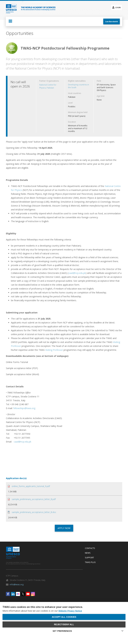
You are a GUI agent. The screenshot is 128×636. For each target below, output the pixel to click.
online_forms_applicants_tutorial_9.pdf (31, 486)
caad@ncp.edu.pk (77, 272)
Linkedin (13, 594)
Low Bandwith (111, 21)
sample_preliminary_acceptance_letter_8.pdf (34, 499)
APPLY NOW (64, 528)
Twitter (23, 594)
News (88, 553)
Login (118, 7)
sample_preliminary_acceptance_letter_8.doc (34, 512)
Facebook (8, 594)
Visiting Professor (54, 349)
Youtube (28, 594)
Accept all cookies (64, 617)
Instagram (33, 594)
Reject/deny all (64, 624)
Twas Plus (90, 562)
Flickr (18, 594)
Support (89, 557)
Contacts (90, 548)
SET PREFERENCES (62, 630)
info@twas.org (16, 584)
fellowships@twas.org (24, 408)
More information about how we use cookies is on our (42, 611)
